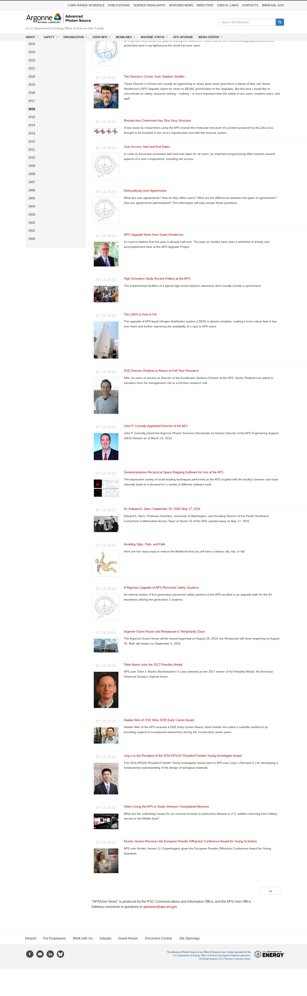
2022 (31, 60)
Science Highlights (149, 5)
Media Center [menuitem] (207, 38)
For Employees (54, 938)
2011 (31, 149)
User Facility (227, 952)
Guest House (128, 938)
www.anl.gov (273, 5)
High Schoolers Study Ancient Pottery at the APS (157, 278)
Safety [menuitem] (48, 38)
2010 (31, 157)
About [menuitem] (29, 38)
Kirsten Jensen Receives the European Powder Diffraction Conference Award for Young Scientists (190, 841)
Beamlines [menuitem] (122, 38)
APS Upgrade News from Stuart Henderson (153, 234)
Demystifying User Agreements (145, 190)
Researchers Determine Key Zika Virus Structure (157, 120)
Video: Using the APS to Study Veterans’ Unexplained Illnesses (166, 806)
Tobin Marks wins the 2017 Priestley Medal (153, 664)
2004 (31, 206)
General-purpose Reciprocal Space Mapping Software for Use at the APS (173, 472)
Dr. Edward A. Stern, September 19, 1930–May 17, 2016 (162, 509)
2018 (31, 92)
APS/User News (181, 5)
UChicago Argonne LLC (211, 958)
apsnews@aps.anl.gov (160, 906)
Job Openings (189, 938)
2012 (31, 141)
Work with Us (83, 938)
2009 (31, 165)
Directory (205, 5)
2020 (31, 76)
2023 (31, 52)
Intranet (30, 938)
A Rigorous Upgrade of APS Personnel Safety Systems (161, 587)
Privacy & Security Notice (238, 958)
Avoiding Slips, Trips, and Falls (144, 544)
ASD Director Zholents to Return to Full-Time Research (161, 370)
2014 (31, 125)
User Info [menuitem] (98, 38)
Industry (105, 938)
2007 (31, 182)
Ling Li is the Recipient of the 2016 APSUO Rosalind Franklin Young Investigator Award (183, 755)
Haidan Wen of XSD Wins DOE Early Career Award (159, 720)
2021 (31, 68)
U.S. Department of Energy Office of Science (195, 955)
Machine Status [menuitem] (151, 38)
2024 (31, 44)
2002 (31, 222)
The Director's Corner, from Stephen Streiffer (154, 76)
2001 (31, 230)
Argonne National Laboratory (236, 955)
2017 (31, 101)
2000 (31, 239)
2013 (31, 133)
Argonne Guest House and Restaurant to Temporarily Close (164, 631)
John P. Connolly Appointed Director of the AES (156, 426)
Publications (119, 5)
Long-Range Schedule (86, 5)
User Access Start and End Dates (147, 146)
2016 (31, 109)
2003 (31, 214)
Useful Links (227, 5)
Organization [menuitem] (72, 38)
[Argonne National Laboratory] (58, 18)
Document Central (158, 938)
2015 (31, 117)
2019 (31, 84)
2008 (31, 174)
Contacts (250, 5)
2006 (31, 190)
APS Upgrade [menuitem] (183, 37)
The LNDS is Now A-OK (140, 314)
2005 (31, 198)
